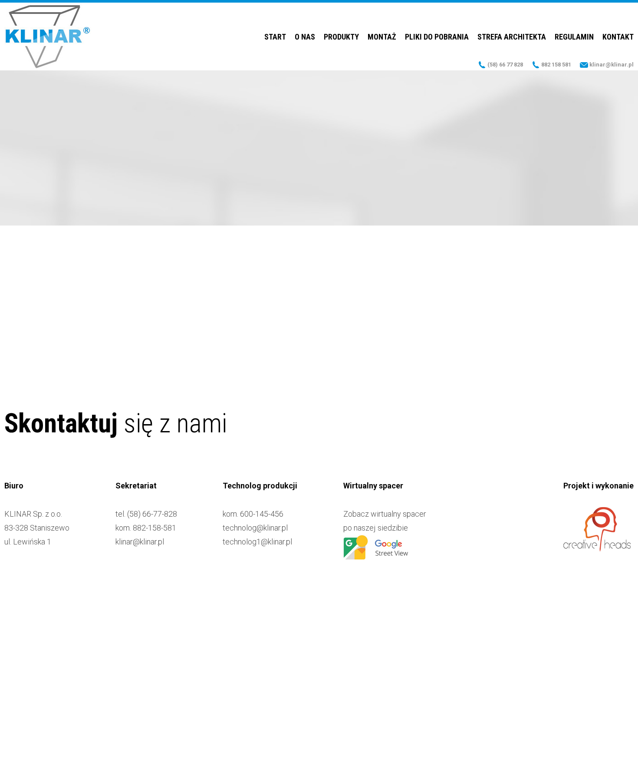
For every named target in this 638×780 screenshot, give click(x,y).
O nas (305, 36)
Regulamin (574, 36)
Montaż (382, 36)
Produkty (341, 36)
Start (275, 36)
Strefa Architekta (511, 36)
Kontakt (618, 36)
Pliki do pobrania (437, 36)
